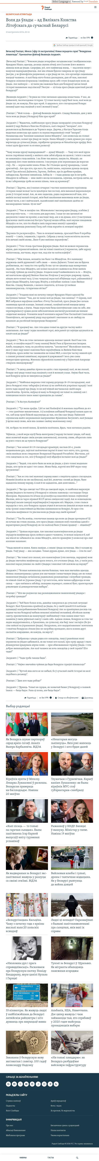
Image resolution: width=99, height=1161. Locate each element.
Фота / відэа (56, 1106)
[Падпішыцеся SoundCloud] (38, 1084)
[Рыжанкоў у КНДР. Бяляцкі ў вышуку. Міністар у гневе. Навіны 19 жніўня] (72, 811)
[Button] (71, 38)
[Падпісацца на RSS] (56, 1084)
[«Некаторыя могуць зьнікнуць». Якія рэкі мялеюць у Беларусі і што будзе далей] (72, 724)
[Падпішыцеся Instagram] (44, 1084)
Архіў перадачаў (58, 1101)
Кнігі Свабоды (12, 1111)
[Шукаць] (77, 1158)
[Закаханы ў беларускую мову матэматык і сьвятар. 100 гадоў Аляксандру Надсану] (27, 1042)
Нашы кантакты (58, 1130)
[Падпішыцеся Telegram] (50, 1084)
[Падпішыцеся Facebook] (14, 1084)
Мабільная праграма (15, 1135)
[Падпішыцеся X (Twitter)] (20, 1084)
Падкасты (10, 1106)
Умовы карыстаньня (60, 1135)
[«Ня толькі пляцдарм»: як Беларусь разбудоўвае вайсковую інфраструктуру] (72, 1042)
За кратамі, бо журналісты (63, 1111)
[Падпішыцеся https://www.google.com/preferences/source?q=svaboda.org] (8, 1084)
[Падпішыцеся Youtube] (26, 1084)
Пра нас (9, 1126)
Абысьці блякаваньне (16, 1130)
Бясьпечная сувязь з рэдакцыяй (65, 1126)
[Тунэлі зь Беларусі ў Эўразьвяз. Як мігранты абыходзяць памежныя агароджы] (72, 948)
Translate (93, 2)
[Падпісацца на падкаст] (32, 1084)
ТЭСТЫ (51, 1158)
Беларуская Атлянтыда (19, 14)
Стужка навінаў (13, 1101)
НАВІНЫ (23, 1158)
